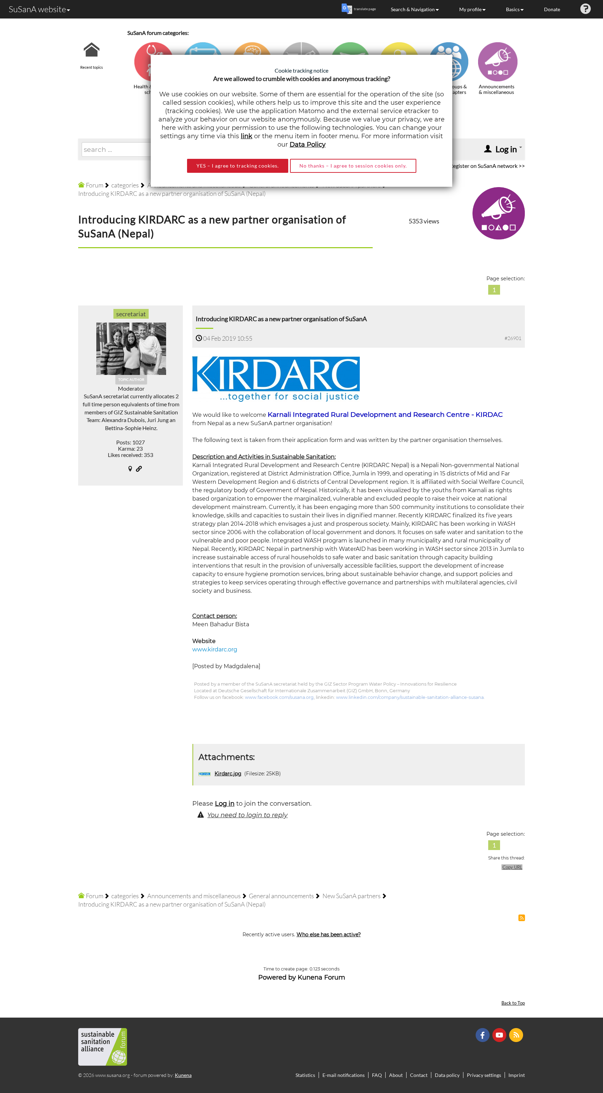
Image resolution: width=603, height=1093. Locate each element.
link (246, 136)
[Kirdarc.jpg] (276, 378)
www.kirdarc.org (214, 649)
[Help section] (586, 9)
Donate (552, 9)
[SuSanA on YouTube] (500, 1034)
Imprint (516, 1075)
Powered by (277, 977)
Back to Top (513, 1003)
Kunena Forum (321, 977)
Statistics (305, 1075)
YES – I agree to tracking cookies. (237, 166)
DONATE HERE (576, 1052)
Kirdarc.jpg (228, 773)
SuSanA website (37, 9)
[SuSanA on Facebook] (483, 1034)
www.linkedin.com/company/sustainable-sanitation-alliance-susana (410, 697)
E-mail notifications (343, 1075)
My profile (470, 9)
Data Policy (308, 144)
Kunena (183, 1075)
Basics (513, 9)
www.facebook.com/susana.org (279, 697)
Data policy (447, 1075)
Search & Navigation (413, 9)
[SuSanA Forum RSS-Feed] (517, 1034)
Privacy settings (484, 1075)
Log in (224, 803)
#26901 (513, 338)
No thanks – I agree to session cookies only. (353, 166)
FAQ (377, 1075)
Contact (418, 1075)
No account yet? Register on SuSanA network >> (467, 165)
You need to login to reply (247, 815)
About (396, 1075)
